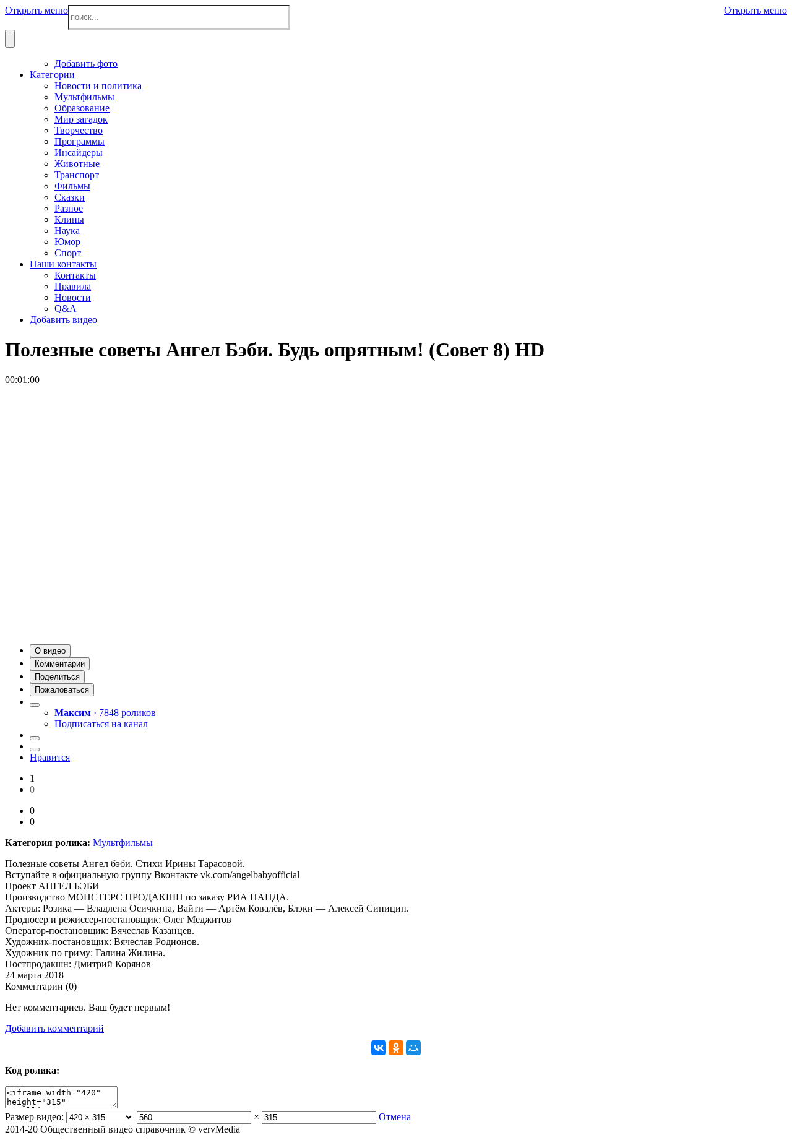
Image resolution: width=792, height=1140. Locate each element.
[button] (50, 650)
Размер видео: (34, 1117)
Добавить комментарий (54, 1028)
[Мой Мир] (413, 1047)
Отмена (395, 1117)
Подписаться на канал (101, 724)
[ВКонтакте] (378, 1047)
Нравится (50, 757)
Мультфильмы (123, 842)
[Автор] (35, 705)
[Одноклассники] (396, 1047)
